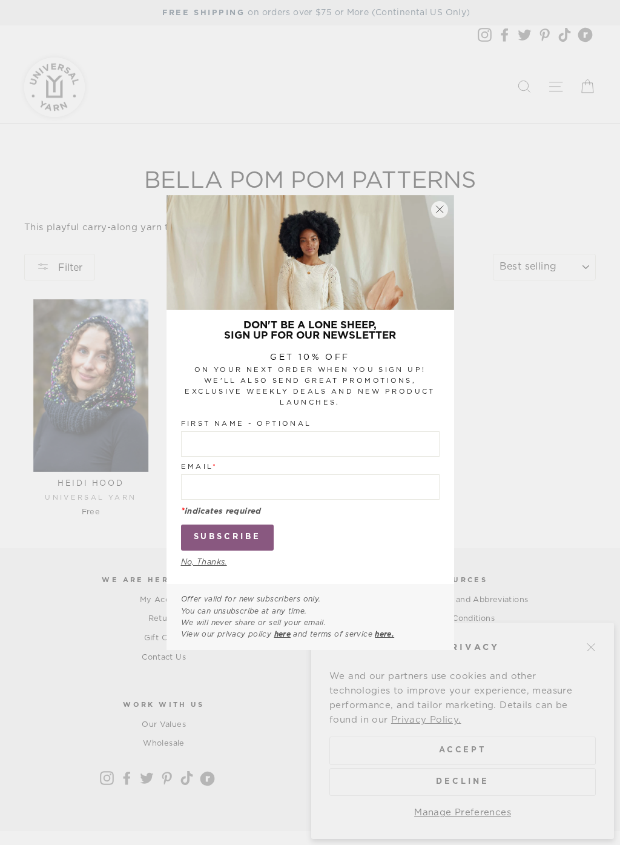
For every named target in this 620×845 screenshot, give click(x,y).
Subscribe (227, 537)
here (282, 634)
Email (199, 466)
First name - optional (246, 423)
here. (384, 634)
